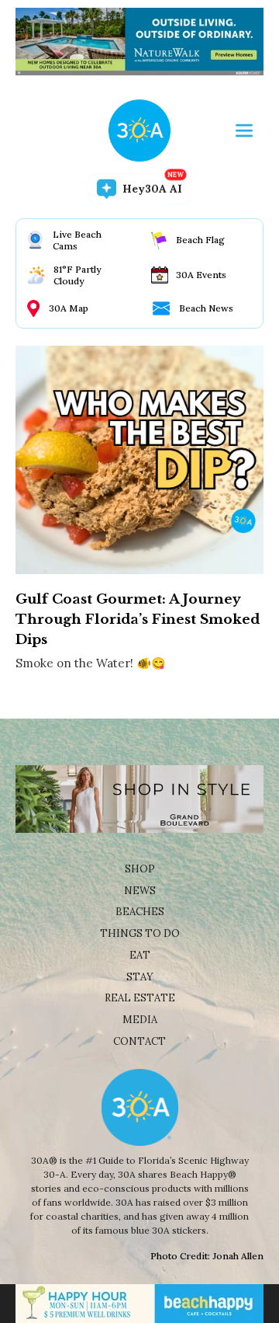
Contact (139, 1041)
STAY (139, 977)
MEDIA (139, 1019)
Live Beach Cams (77, 240)
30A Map (68, 308)
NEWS (140, 890)
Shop (140, 869)
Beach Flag (200, 239)
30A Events (201, 274)
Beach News (206, 308)
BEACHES (139, 911)
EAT (139, 955)
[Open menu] (244, 130)
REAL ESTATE (140, 997)
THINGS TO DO (140, 933)
